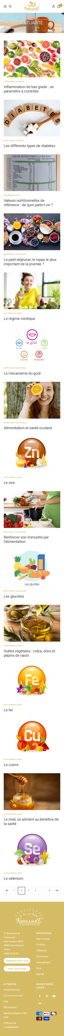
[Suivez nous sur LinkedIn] (39, 1003)
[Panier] (58, 6)
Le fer (8, 710)
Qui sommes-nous (13, 995)
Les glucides (14, 596)
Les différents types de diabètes (29, 146)
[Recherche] (10, 6)
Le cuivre (11, 765)
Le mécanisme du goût (22, 373)
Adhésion (41, 950)
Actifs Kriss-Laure (13, 477)
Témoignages (43, 962)
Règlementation (11, 195)
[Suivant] (56, 890)
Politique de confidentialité (11, 1025)
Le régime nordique (19, 318)
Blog (38, 968)
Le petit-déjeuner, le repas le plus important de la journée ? (30, 261)
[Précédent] (7, 890)
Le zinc (9, 482)
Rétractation (10, 1007)
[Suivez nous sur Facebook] (39, 996)
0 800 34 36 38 (11, 953)
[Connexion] (53, 6)
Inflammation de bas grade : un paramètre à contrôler (29, 89)
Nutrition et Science (14, 81)
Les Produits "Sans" (13, 313)
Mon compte (43, 938)
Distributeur (42, 956)
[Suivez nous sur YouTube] (53, 996)
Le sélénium (13, 878)
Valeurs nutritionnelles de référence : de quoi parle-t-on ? (28, 202)
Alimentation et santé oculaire (28, 428)
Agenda (40, 974)
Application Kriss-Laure (17, 960)
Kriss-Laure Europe (17, 968)
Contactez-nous (12, 989)
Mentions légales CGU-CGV (15, 1015)
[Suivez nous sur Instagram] (46, 996)
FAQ (6, 1001)
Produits (40, 944)
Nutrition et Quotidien (15, 254)
